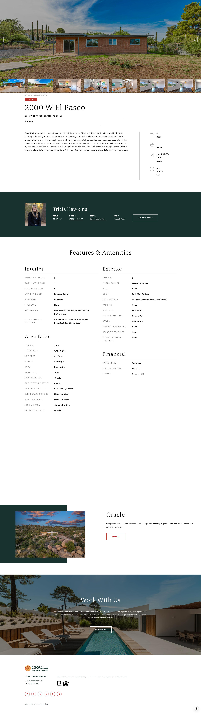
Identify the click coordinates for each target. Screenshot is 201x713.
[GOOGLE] (52, 694)
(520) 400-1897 (76, 219)
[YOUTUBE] (46, 694)
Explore (116, 536)
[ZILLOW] (59, 694)
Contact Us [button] (100, 630)
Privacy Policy (43, 704)
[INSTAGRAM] (33, 694)
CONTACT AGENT (145, 218)
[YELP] (40, 694)
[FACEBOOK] (27, 694)
